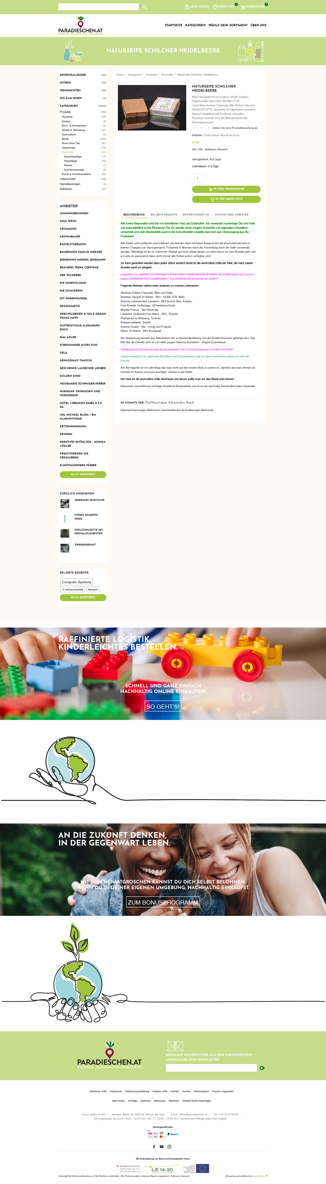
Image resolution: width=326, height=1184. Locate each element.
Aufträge (132, 1100)
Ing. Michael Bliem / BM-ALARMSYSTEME (78, 417)
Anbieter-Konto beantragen (196, 1100)
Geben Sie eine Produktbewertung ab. (235, 127)
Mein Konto (118, 1100)
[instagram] (169, 1146)
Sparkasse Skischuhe (90, 500)
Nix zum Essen (83, 98)
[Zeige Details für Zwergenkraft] (66, 548)
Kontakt (175, 1091)
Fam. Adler (68, 337)
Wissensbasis (201, 1091)
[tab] (134, 214)
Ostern (83, 82)
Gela (63, 352)
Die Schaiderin (71, 290)
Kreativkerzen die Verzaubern (74, 455)
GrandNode (259, 1175)
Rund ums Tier (84, 142)
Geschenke (84, 147)
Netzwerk (93, 589)
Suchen (186, 1091)
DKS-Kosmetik (70, 306)
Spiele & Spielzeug (84, 129)
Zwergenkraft (85, 545)
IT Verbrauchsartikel (72, 589)
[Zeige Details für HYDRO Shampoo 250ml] (66, 518)
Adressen (145, 1100)
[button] (197, 7)
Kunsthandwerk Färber (78, 465)
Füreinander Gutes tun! (78, 345)
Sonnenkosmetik (85, 169)
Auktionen (83, 188)
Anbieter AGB (159, 1091)
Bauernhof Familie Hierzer (81, 252)
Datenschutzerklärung (137, 1091)
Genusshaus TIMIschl (76, 360)
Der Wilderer (70, 275)
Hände (85, 165)
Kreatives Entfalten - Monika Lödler (82, 444)
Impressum (116, 1091)
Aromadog (68, 229)
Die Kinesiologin (73, 283)
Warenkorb (160, 1100)
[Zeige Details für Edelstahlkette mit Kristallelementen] (66, 533)
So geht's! (163, 705)
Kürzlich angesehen (223, 1091)
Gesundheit (84, 134)
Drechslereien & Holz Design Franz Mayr (83, 316)
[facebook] (154, 1146)
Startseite (173, 25)
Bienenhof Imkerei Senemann (83, 260)
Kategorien (83, 106)
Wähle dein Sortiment (228, 25)
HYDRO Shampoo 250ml (86, 517)
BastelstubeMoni (73, 244)
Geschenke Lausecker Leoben (83, 368)
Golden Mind (70, 376)
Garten (84, 121)
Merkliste (174, 1100)
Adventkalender (83, 75)
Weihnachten (83, 90)
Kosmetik (84, 151)
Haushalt (84, 116)
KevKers (66, 434)
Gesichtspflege (85, 156)
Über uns (258, 25)
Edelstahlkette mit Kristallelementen (89, 532)
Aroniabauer (70, 236)
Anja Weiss (68, 221)
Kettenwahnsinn (73, 426)
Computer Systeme (76, 581)
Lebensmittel (83, 178)
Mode (84, 138)
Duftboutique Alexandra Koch (80, 327)
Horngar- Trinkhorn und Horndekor (80, 393)
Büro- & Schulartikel (84, 125)
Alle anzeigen (83, 474)
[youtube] (161, 1146)
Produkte (83, 111)
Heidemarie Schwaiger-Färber (83, 383)
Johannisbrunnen (74, 213)
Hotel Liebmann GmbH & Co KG (81, 405)
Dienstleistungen (83, 183)
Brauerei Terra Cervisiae (79, 267)
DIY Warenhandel (74, 298)
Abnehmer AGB (98, 1091)
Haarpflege (85, 160)
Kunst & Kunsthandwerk (84, 173)
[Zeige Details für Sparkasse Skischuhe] (66, 503)
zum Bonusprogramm (163, 901)
